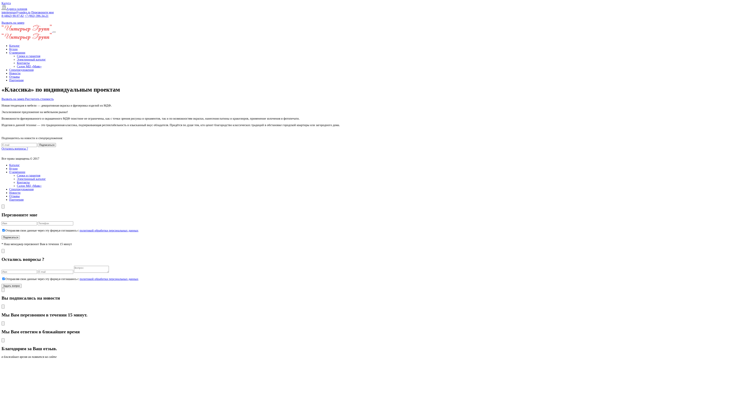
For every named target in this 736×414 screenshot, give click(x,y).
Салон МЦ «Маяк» (29, 66)
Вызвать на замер (13, 22)
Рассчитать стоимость (39, 99)
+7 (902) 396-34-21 (36, 15)
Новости (15, 73)
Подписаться (46, 145)
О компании (17, 52)
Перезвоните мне (42, 12)
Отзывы (14, 76)
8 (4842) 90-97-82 (13, 15)
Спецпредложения (21, 69)
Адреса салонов (17, 9)
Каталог (14, 45)
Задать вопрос (11, 285)
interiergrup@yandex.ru (16, 12)
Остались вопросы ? (15, 148)
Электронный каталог (31, 59)
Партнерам (16, 80)
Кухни (13, 49)
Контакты (23, 63)
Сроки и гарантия (28, 56)
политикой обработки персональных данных (109, 230)
